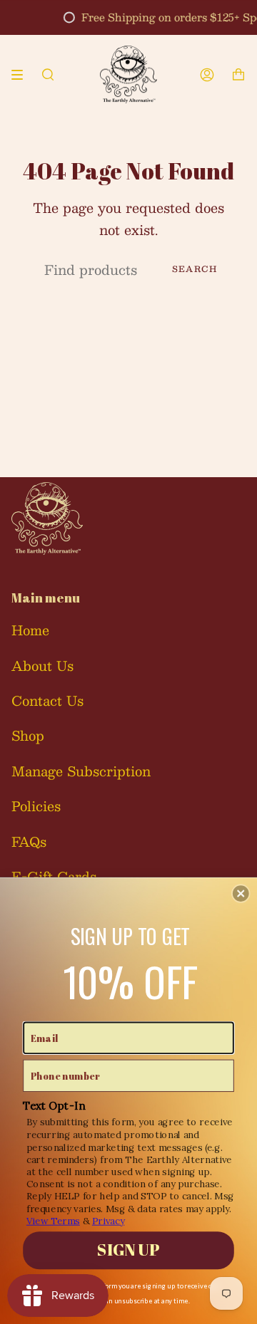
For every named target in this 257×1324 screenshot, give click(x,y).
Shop (27, 735)
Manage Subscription (81, 771)
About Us (42, 666)
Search (194, 269)
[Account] (207, 74)
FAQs (28, 841)
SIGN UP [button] (128, 1250)
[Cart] (238, 74)
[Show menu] (22, 74)
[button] (241, 893)
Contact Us (47, 700)
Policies (36, 806)
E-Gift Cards (53, 876)
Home (30, 630)
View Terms (53, 1220)
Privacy (108, 1220)
